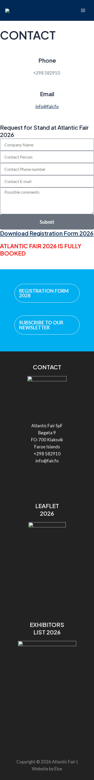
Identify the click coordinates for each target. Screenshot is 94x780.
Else (58, 768)
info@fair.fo (47, 106)
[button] (47, 293)
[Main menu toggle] (83, 10)
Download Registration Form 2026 (46, 233)
